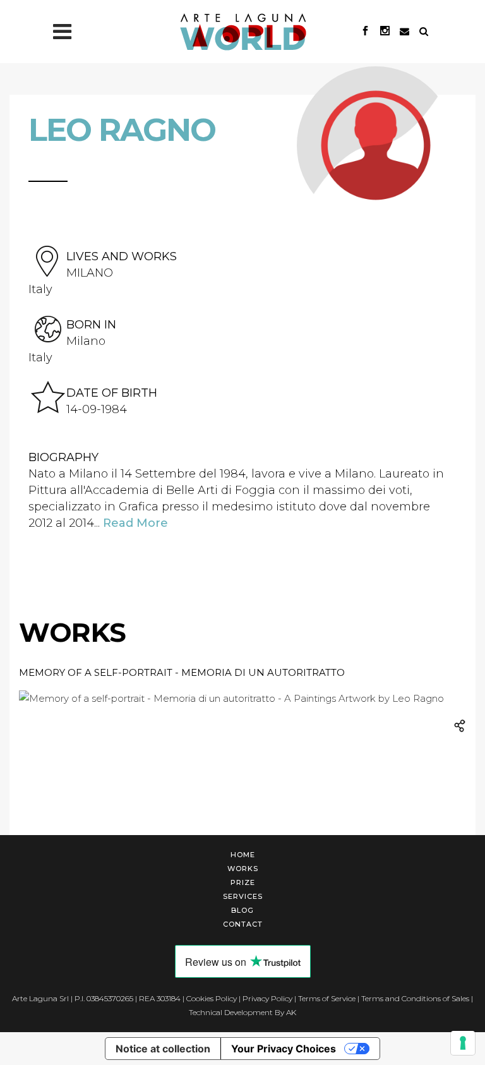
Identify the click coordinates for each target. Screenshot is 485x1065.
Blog (242, 910)
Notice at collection (163, 1048)
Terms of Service (327, 998)
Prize (243, 882)
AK (291, 1012)
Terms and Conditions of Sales (415, 998)
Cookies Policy (211, 998)
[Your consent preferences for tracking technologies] (463, 1043)
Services (243, 896)
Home (243, 854)
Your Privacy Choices (283, 1048)
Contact (243, 924)
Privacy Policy (267, 998)
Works (242, 868)
